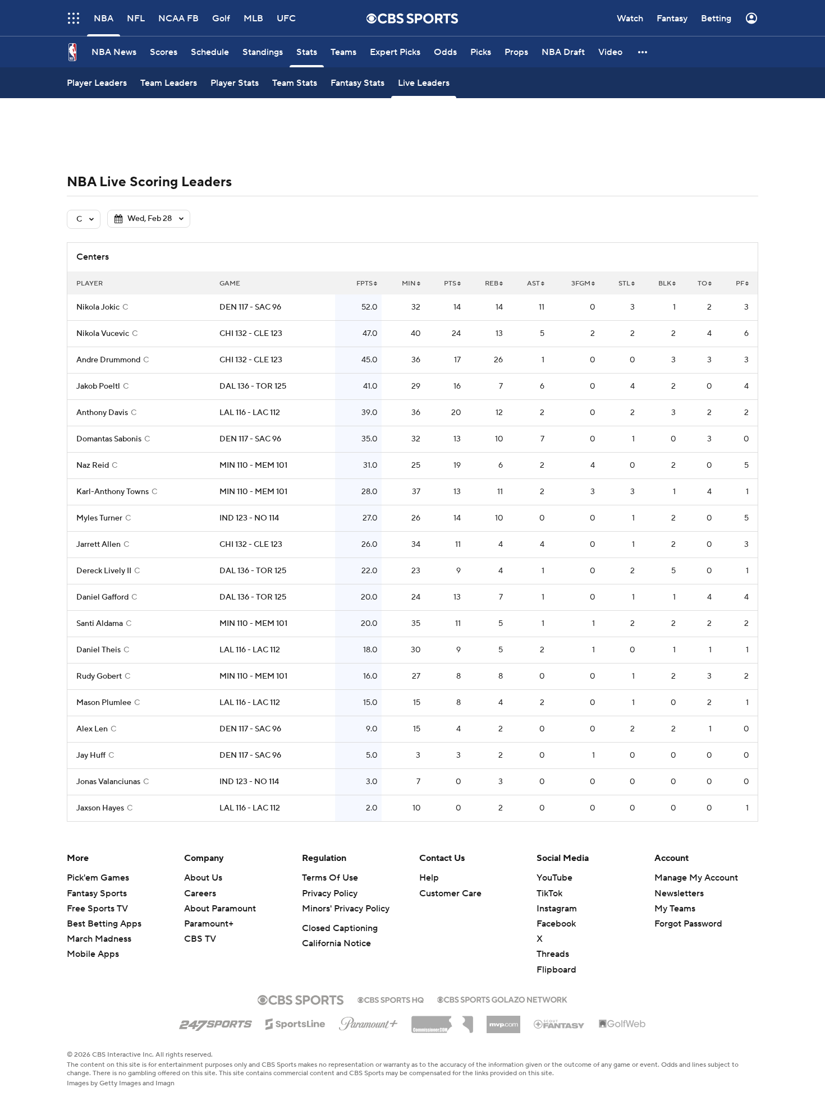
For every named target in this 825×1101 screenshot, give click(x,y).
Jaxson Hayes (100, 808)
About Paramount (220, 908)
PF (740, 283)
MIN (409, 283)
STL (624, 283)
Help (429, 877)
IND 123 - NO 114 (249, 518)
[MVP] (503, 1020)
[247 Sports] (215, 1022)
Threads (553, 954)
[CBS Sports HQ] (391, 999)
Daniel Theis (98, 650)
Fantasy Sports (97, 893)
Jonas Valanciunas (108, 782)
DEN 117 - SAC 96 (250, 307)
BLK (664, 283)
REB (491, 283)
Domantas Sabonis (108, 439)
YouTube (554, 877)
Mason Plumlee (103, 703)
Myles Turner (99, 518)
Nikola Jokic (98, 307)
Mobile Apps (93, 954)
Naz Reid (92, 465)
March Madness (99, 939)
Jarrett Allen (98, 545)
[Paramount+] (368, 1021)
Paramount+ (208, 923)
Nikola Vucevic (102, 334)
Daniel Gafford (102, 597)
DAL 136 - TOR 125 (252, 386)
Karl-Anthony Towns (112, 492)
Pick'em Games (98, 877)
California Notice (336, 943)
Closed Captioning (340, 928)
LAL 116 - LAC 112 (249, 413)
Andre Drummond (108, 360)
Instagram (557, 908)
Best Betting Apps (104, 923)
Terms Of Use (330, 877)
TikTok (549, 893)
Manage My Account (696, 877)
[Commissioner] (442, 1020)
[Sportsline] (295, 1022)
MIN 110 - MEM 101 (253, 465)
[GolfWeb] (622, 1024)
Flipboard (556, 969)
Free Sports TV (97, 908)
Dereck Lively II (103, 571)
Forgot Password (688, 923)
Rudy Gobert (99, 676)
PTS (450, 283)
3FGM (580, 283)
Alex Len (92, 729)
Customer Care (450, 893)
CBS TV (200, 939)
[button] (643, 51)
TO (702, 283)
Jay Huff (91, 755)
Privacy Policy (330, 893)
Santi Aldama (99, 624)
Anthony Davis (102, 413)
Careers (200, 893)
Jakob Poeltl (98, 386)
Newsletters (679, 893)
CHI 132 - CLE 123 (250, 334)
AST (533, 283)
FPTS (364, 283)
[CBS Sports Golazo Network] (502, 998)
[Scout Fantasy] (559, 1023)
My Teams (674, 908)
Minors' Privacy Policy (345, 908)
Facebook (556, 923)
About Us (203, 877)
